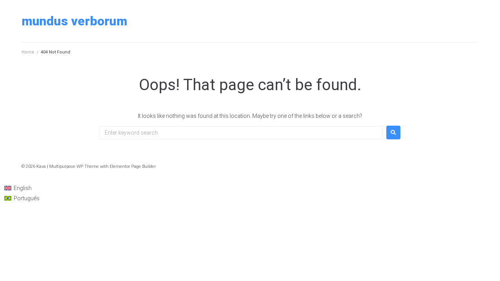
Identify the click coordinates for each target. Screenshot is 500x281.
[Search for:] (241, 132)
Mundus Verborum (74, 21)
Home (27, 52)
